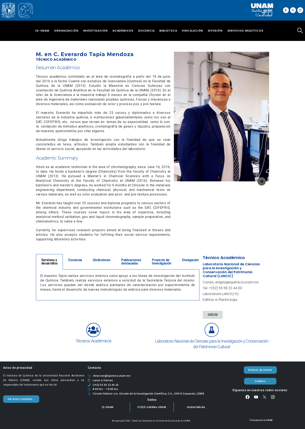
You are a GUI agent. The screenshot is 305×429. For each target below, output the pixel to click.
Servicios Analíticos (245, 31)
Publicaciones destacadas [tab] (131, 261)
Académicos (122, 31)
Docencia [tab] (75, 260)
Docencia (146, 31)
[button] (300, 30)
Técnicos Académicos (93, 340)
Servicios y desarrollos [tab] (49, 261)
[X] (293, 10)
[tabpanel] (117, 284)
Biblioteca (168, 31)
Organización (66, 31)
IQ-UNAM (42, 31)
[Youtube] (256, 397)
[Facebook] (286, 10)
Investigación (95, 31)
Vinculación (192, 31)
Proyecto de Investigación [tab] (161, 261)
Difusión (215, 31)
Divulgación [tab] (190, 260)
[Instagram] (300, 10)
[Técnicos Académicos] (93, 330)
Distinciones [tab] (102, 260)
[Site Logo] (17, 10)
